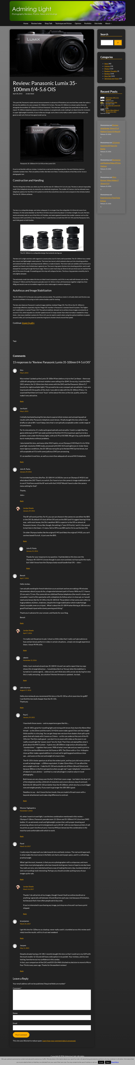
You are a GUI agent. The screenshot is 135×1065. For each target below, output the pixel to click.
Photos (106, 69)
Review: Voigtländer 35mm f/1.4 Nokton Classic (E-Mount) (110, 128)
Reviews (107, 74)
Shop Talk (107, 76)
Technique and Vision (111, 78)
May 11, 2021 (24, 948)
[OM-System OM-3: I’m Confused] (102, 99)
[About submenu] (111, 23)
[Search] (118, 42)
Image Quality (28, 323)
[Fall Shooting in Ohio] (102, 103)
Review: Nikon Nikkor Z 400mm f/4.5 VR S (112, 111)
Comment (17, 988)
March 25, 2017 (25, 924)
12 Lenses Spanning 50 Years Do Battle (110, 145)
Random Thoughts (110, 71)
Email (15, 1023)
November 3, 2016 (26, 811)
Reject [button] (108, 1062)
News (106, 64)
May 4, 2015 (24, 373)
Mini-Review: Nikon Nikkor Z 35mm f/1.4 (109, 180)
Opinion (107, 66)
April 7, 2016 (24, 578)
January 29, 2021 (29, 717)
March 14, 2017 (25, 846)
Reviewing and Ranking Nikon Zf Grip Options (110, 163)
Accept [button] (101, 1062)
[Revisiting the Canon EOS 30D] (102, 106)
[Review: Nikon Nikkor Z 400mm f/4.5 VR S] (102, 110)
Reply (22, 401)
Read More (115, 1062)
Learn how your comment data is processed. (59, 1041)
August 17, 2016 (25, 690)
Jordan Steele (28, 508)
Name (15, 1013)
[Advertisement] (49, 200)
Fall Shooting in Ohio (111, 102)
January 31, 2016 (32, 551)
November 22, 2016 (30, 660)
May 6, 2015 (24, 411)
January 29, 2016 (26, 472)
